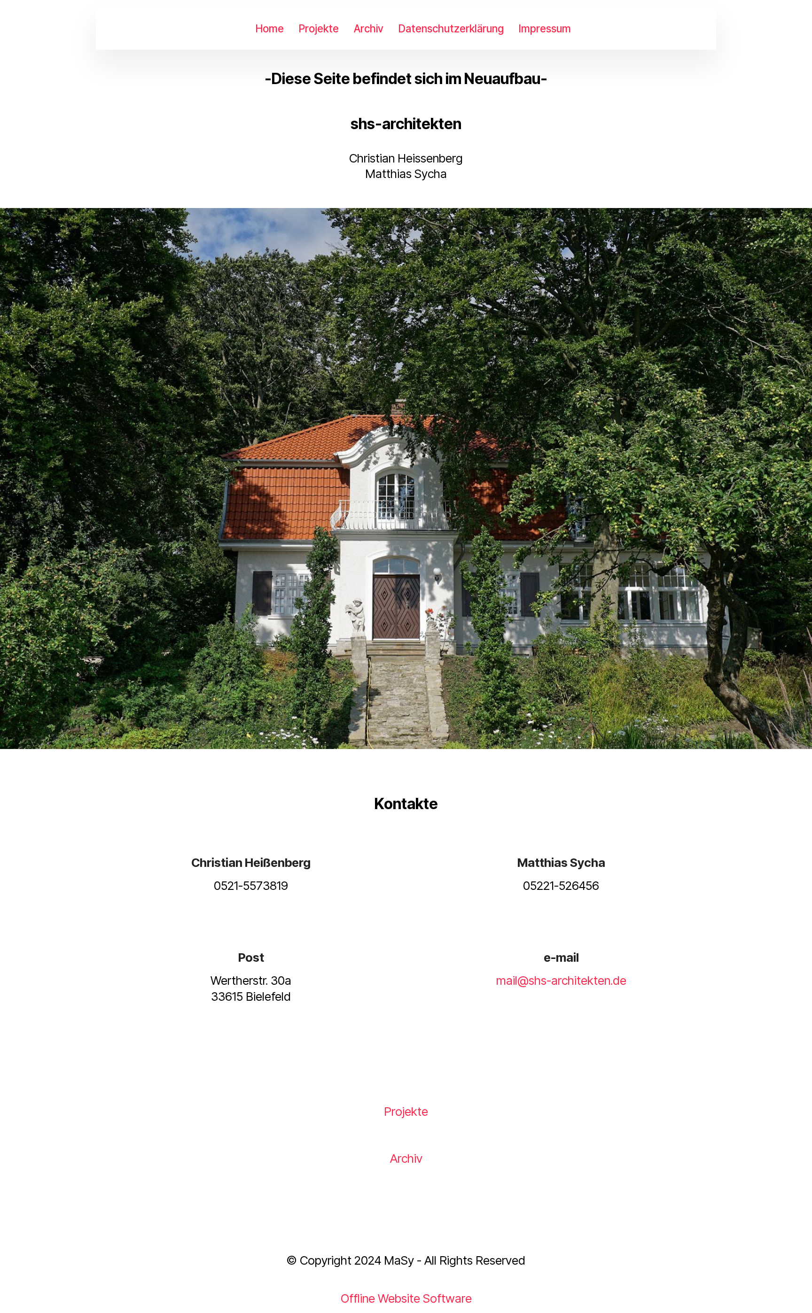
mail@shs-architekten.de (561, 980)
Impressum (545, 28)
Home (270, 28)
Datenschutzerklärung (451, 28)
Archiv (368, 28)
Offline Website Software (406, 1298)
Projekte (319, 28)
